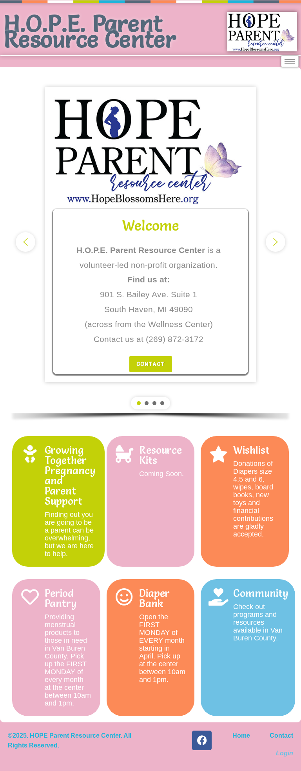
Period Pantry (61, 598)
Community (260, 593)
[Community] (218, 597)
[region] (150, 248)
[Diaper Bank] (124, 597)
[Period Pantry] (30, 597)
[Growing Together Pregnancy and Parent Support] (30, 454)
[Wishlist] (218, 454)
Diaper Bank (154, 598)
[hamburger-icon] (290, 61)
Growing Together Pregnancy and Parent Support (70, 475)
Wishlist (251, 450)
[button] (25, 242)
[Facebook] (202, 740)
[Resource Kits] (124, 454)
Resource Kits (160, 455)
